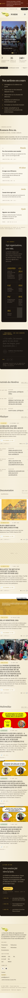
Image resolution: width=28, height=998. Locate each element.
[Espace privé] (22, 995)
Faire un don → (8, 893)
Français (24, 9)
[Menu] (25, 14)
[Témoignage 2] (4, 364)
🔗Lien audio (5, 760)
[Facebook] (6, 973)
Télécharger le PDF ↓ (7, 445)
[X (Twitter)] (2, 973)
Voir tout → (7, 48)
